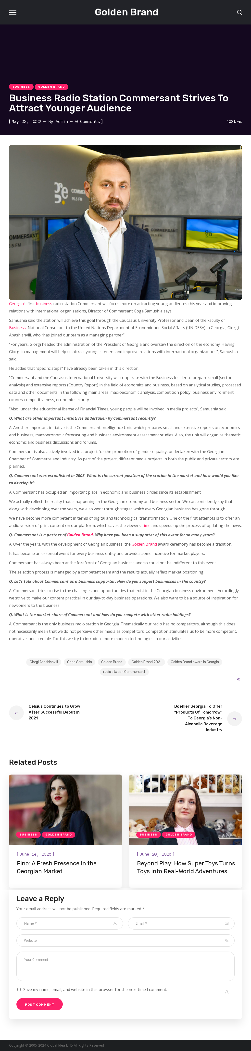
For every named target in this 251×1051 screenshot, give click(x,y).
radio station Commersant (124, 672)
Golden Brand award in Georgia (195, 662)
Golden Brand (51, 86)
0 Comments (87, 121)
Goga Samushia (79, 662)
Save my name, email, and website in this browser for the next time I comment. (95, 989)
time (146, 525)
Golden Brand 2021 (147, 662)
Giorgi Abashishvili (44, 662)
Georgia (16, 303)
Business (21, 86)
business (44, 303)
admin (62, 121)
